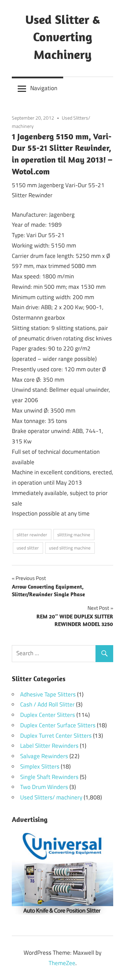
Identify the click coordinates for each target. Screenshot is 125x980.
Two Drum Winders (44, 786)
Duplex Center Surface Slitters (57, 725)
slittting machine (73, 534)
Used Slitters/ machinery (51, 797)
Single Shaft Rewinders (49, 776)
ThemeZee (62, 963)
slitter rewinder (32, 534)
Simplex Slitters (39, 766)
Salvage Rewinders (44, 756)
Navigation (43, 88)
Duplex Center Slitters (47, 714)
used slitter (28, 547)
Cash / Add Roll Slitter (47, 704)
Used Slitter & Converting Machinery (62, 36)
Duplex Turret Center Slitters (56, 735)
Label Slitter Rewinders (49, 745)
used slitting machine (70, 547)
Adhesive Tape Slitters (48, 694)
